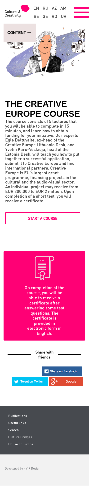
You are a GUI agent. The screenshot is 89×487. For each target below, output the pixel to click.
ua (63, 16)
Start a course (43, 218)
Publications (17, 415)
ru (45, 8)
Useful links (17, 423)
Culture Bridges (20, 437)
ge (45, 16)
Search (13, 430)
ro (54, 16)
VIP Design (33, 468)
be (36, 16)
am (63, 8)
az (54, 8)
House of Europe (20, 444)
